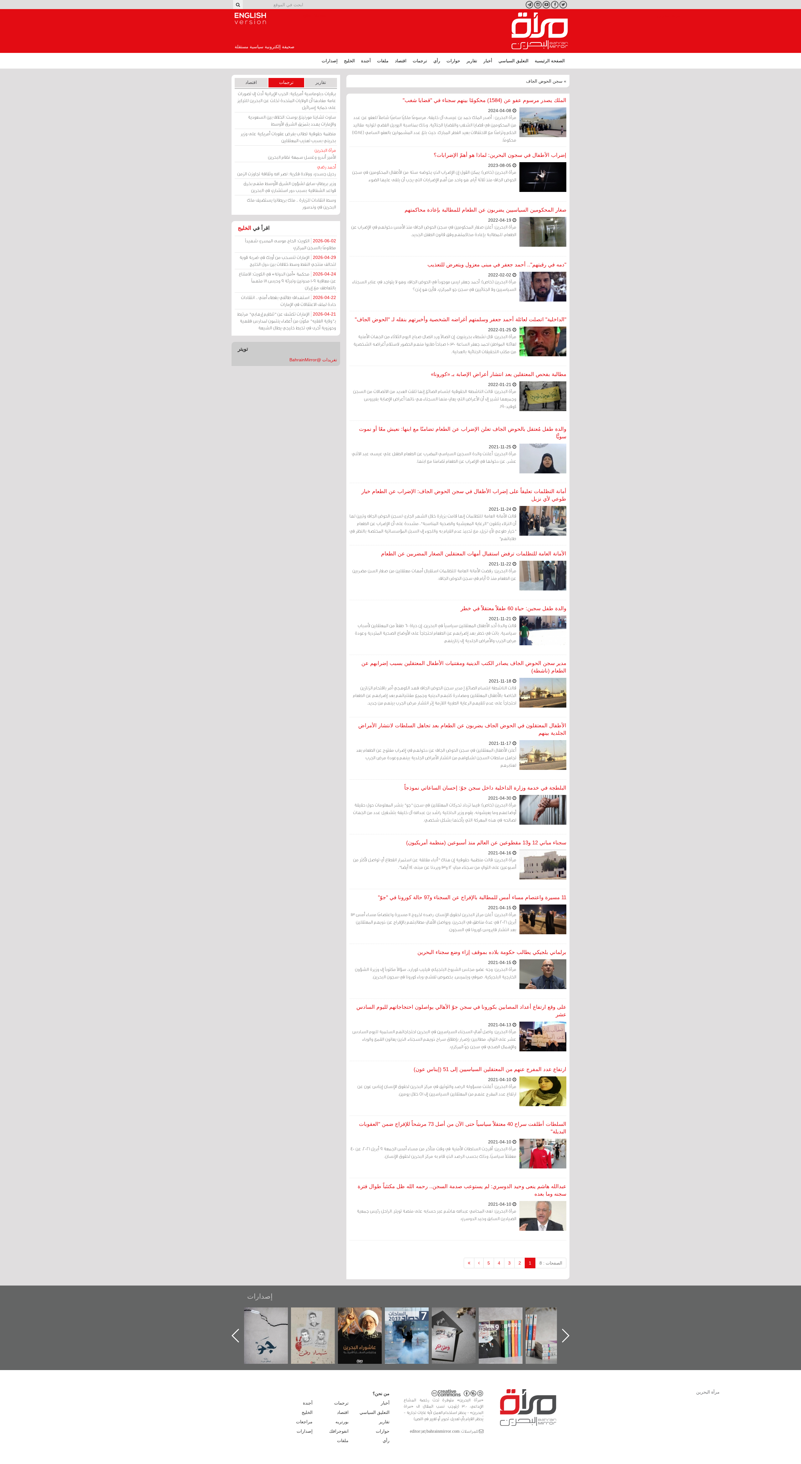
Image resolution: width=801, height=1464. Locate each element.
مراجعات (304, 1421)
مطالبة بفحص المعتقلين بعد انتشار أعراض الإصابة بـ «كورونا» (498, 374)
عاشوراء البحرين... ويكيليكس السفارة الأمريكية (413, 1322)
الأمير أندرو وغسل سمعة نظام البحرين (302, 153)
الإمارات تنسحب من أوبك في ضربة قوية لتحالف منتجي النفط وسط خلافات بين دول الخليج (287, 260)
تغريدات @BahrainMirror (313, 359)
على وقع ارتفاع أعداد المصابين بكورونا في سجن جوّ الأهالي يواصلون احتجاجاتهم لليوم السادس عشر (461, 1011)
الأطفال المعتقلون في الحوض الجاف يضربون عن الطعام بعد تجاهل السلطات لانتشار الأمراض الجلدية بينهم (462, 729)
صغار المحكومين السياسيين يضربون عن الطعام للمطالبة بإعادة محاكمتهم (485, 210)
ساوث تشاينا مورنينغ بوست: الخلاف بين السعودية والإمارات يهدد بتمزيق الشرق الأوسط (292, 120)
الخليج (349, 60)
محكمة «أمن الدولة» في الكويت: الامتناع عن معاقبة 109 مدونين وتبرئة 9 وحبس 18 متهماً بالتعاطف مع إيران (287, 281)
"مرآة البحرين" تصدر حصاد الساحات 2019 (553, 1322)
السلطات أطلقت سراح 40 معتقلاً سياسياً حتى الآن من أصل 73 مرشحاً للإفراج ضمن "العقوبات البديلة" (462, 1128)
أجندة (366, 60)
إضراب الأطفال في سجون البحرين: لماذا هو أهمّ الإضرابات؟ (500, 155)
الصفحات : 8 (550, 1263)
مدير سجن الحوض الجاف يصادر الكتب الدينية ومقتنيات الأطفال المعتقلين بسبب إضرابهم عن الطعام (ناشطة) (463, 667)
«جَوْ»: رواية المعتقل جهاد (319, 1318)
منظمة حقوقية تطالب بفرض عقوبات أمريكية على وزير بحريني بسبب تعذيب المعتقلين (288, 137)
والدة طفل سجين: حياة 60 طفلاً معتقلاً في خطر (513, 608)
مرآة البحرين (540, 31)
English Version (250, 18)
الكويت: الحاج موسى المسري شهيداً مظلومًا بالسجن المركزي (290, 244)
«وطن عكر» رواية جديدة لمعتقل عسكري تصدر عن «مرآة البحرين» (507, 1325)
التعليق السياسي (513, 60)
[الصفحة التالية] (479, 1263)
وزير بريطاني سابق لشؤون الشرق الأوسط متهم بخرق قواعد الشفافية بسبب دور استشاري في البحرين (289, 186)
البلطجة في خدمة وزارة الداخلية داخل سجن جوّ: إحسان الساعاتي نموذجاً (485, 788)
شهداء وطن (366, 1314)
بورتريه (342, 1421)
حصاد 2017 (460, 1314)
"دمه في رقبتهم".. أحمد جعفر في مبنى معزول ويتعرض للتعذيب (496, 265)
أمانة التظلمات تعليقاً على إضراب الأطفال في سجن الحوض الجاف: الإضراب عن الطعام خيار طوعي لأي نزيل (463, 495)
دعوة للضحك (272, 1314)
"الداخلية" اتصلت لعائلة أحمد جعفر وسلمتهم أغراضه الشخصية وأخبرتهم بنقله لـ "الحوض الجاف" (460, 319)
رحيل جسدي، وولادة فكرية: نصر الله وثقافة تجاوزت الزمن (286, 170)
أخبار (487, 60)
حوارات (453, 60)
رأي (436, 60)
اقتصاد (400, 60)
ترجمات (420, 60)
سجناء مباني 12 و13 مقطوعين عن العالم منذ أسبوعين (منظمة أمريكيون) (486, 843)
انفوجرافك (339, 1431)
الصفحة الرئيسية (550, 60)
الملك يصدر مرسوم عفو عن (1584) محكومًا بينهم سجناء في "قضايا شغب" (484, 100)
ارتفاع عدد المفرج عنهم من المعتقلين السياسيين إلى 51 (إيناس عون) (490, 1069)
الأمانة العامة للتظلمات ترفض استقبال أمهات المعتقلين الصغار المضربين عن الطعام (473, 554)
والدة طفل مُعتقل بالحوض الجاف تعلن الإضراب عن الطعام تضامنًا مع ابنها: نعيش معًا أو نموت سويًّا (462, 433)
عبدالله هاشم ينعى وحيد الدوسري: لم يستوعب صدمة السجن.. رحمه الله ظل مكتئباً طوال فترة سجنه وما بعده (462, 1190)
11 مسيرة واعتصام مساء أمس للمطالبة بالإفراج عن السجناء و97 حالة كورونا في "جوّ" (472, 897)
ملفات (383, 60)
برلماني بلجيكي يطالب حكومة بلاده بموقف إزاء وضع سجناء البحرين (491, 952)
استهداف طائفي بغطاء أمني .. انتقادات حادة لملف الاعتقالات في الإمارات (288, 300)
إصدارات (330, 60)
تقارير (472, 60)
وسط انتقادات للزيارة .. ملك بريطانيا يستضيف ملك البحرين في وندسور (291, 203)
